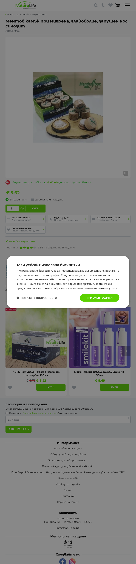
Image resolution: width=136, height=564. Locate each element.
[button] (36, 298)
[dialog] (68, 282)
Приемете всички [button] (100, 297)
